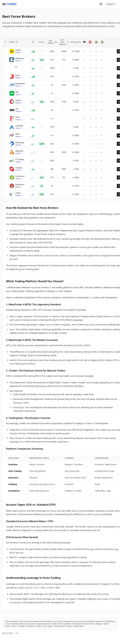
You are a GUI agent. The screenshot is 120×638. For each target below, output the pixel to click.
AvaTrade (19, 126)
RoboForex (19, 58)
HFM (17, 134)
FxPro (17, 117)
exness (18, 50)
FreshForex (19, 176)
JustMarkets (20, 84)
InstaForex (19, 184)
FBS (16, 92)
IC (16, 67)
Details (17, 52)
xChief (17, 193)
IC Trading (19, 159)
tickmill (18, 100)
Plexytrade (19, 142)
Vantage (18, 168)
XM (16, 109)
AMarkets (19, 151)
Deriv (17, 75)
